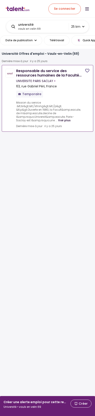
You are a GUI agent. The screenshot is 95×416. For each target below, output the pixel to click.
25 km (75, 26)
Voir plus (64, 120)
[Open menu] (87, 9)
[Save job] (87, 71)
